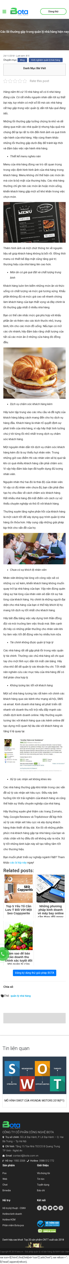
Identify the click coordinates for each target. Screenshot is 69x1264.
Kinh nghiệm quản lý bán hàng (45, 60)
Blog (22, 60)
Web (5, 1179)
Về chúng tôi (43, 1173)
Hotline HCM (9, 1219)
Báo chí (41, 1190)
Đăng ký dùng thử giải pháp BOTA (34, 972)
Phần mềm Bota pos (13, 1225)
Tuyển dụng (43, 1184)
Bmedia (7, 1190)
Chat (5, 1184)
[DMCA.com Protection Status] (52, 1231)
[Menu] (4, 11)
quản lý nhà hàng (21, 995)
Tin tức (40, 1179)
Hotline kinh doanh (12, 1214)
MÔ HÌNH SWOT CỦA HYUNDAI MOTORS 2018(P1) (34, 1100)
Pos (5, 1173)
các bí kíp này (18, 862)
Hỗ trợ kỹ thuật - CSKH (14, 1208)
